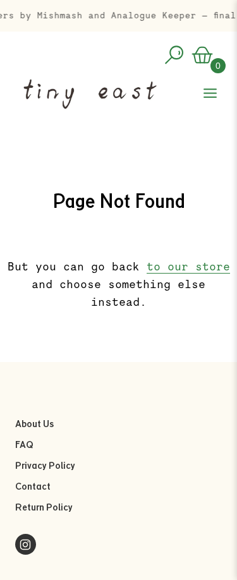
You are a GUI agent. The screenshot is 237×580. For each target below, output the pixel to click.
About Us (34, 424)
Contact (33, 486)
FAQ (24, 444)
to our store (188, 267)
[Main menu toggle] (210, 93)
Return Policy (44, 507)
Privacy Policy (45, 465)
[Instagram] (25, 544)
